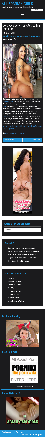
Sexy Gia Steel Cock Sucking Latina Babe (22, 258)
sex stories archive (14, 282)
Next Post (36, 140)
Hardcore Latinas (13, 298)
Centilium (30, 435)
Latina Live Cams (13, 294)
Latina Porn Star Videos (16, 301)
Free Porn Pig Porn (14, 291)
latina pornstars (34, 36)
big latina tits (7, 36)
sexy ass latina (20, 133)
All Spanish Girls (17, 4)
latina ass (25, 36)
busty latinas (17, 36)
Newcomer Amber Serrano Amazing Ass (21, 248)
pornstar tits (7, 116)
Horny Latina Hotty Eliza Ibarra (18, 261)
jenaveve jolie (9, 133)
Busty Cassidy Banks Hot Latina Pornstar (22, 254)
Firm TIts (11, 278)
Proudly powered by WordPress (12, 432)
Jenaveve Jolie (8, 101)
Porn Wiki (11, 288)
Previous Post (10, 140)
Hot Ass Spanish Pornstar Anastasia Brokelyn (23, 251)
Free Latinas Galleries (15, 285)
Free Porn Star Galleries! (24, 386)
